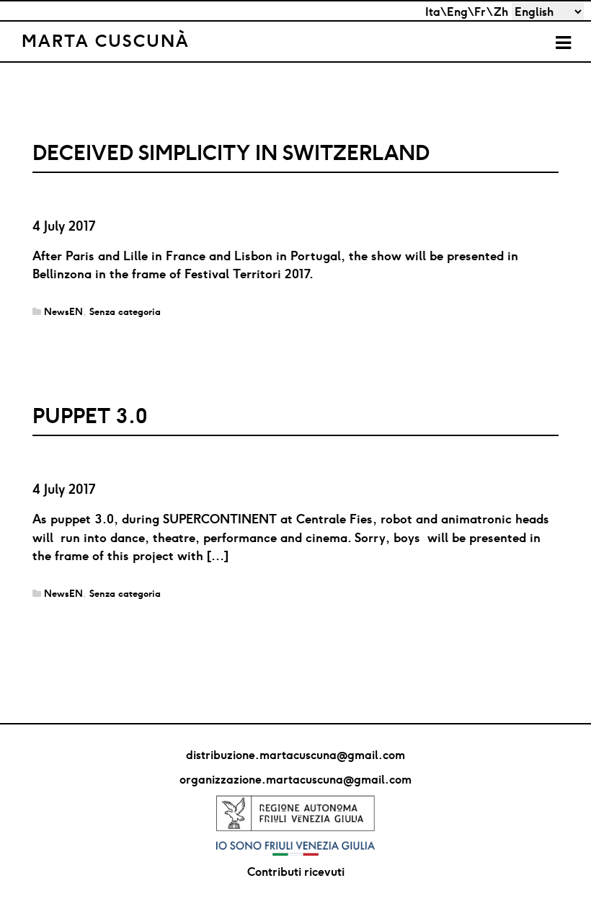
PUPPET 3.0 (89, 415)
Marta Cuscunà (106, 40)
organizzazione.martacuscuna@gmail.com (295, 779)
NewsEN (63, 312)
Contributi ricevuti (296, 871)
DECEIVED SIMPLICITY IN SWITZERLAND (231, 152)
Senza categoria (125, 312)
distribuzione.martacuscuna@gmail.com (295, 755)
